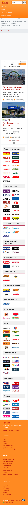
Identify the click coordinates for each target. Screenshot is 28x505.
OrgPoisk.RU (11, 500)
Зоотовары (4, 28)
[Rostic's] (6, 328)
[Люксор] (16, 390)
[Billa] (6, 153)
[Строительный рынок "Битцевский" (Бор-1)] (13, 76)
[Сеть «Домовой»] (6, 280)
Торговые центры (6, 12)
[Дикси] (16, 165)
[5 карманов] (6, 210)
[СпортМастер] (16, 198)
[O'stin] (16, 191)
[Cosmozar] (6, 361)
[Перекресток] (3, 120)
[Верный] (16, 161)
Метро (10, 31)
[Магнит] (6, 165)
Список (15, 64)
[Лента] (16, 153)
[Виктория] (6, 173)
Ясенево (7, 137)
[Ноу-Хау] (16, 266)
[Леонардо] (16, 408)
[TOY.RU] (16, 232)
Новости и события (9, 447)
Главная (3, 31)
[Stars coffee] (6, 347)
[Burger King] (16, 328)
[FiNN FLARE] (16, 214)
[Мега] (6, 401)
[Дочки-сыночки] (6, 236)
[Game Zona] (16, 361)
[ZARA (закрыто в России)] (6, 198)
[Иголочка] (16, 412)
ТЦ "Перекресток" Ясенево (11, 124)
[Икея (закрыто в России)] (6, 290)
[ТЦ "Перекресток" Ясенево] (13, 110)
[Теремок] (6, 332)
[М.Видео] (6, 262)
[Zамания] (16, 365)
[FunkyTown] (6, 373)
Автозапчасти (16, 25)
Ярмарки (4, 6)
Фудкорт (5, 492)
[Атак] (6, 177)
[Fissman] (6, 416)
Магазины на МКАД (9, 449)
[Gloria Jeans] (16, 195)
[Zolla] (6, 202)
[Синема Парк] (6, 387)
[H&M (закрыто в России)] (16, 202)
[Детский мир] (6, 228)
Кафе (4, 487)
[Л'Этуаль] (6, 248)
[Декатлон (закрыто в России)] (16, 404)
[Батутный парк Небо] (6, 365)
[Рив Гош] (16, 248)
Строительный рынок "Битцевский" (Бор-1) (12, 88)
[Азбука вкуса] (16, 169)
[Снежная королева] (6, 195)
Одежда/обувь (18, 19)
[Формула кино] (6, 390)
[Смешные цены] (16, 218)
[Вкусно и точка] (6, 335)
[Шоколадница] (6, 339)
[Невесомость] (16, 369)
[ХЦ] (6, 218)
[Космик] (6, 357)
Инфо (23, 64)
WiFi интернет (7, 488)
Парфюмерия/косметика (19, 21)
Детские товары (5, 21)
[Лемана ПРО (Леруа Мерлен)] (16, 276)
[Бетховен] (9, 120)
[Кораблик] (16, 228)
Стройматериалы (5, 25)
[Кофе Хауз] (16, 343)
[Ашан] (6, 157)
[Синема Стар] (6, 383)
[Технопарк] (6, 266)
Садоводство (14, 23)
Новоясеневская (6, 15)
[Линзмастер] (16, 416)
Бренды (5, 439)
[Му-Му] (16, 339)
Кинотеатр (6, 490)
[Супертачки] (6, 369)
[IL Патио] (6, 343)
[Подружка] (16, 252)
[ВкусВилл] (16, 173)
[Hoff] (16, 401)
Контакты (19, 500)
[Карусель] (6, 169)
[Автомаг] (6, 304)
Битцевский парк (9, 99)
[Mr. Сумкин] (6, 408)
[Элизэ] (6, 252)
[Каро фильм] (16, 383)
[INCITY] (16, 206)
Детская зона (7, 494)
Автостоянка (7, 485)
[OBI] (6, 276)
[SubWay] (16, 335)
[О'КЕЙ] (16, 177)
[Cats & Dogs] (6, 318)
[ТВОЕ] (16, 210)
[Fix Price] (6, 404)
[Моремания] (16, 347)
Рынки (3, 9)
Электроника (4, 23)
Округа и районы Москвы (11, 430)
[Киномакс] (16, 387)
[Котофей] (6, 232)
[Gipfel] (6, 412)
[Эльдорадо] (16, 262)
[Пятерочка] (6, 161)
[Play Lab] (16, 357)
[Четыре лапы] (6, 314)
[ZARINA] (6, 214)
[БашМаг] (6, 206)
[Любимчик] (16, 318)
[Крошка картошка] (16, 332)
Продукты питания (6, 19)
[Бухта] (6, 181)
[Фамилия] (6, 120)
